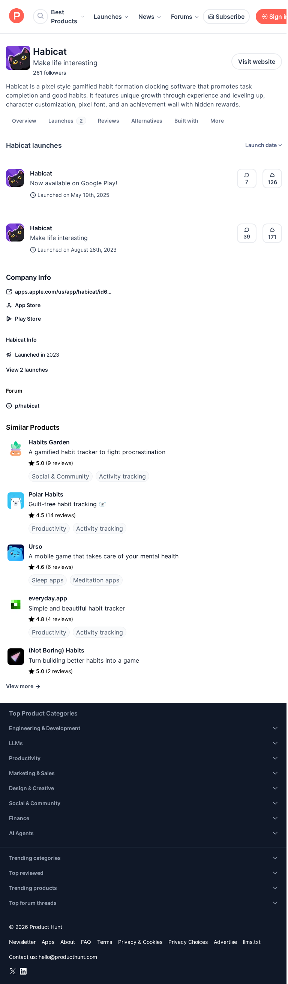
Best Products (64, 16)
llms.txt (252, 942)
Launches (108, 16)
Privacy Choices (188, 942)
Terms (104, 942)
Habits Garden (49, 442)
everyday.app (47, 598)
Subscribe (230, 16)
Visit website (256, 61)
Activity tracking (122, 476)
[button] (217, 120)
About (67, 942)
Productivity (49, 528)
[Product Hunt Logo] (16, 16)
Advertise (225, 942)
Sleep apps (47, 580)
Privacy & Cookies (140, 942)
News (146, 16)
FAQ (86, 942)
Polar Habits (45, 494)
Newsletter (22, 942)
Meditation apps (96, 580)
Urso (35, 546)
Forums (181, 16)
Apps (48, 942)
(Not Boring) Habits (56, 650)
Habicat (41, 173)
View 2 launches (27, 369)
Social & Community (60, 476)
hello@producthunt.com (68, 957)
